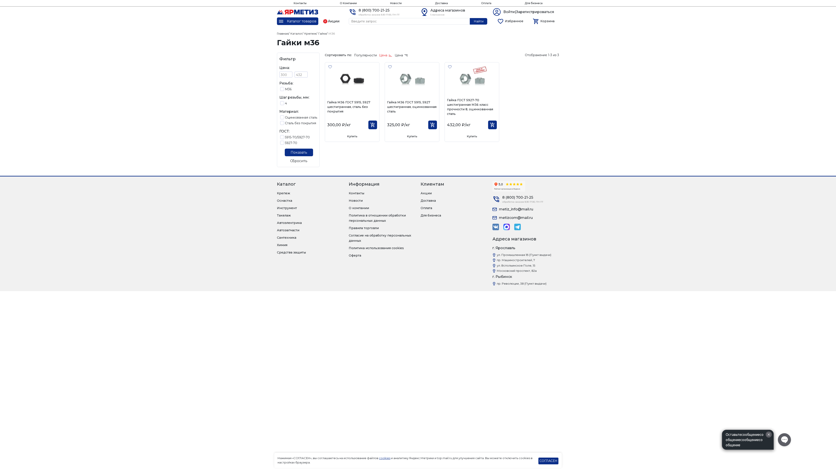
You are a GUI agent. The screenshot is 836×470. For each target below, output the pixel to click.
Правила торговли (364, 228)
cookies (384, 458)
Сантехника (286, 238)
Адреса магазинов (447, 10)
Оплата (486, 3)
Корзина (547, 21)
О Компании (348, 3)
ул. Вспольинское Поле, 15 (516, 265)
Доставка (441, 3)
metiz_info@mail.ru (516, 209)
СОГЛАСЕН (548, 461)
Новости (396, 3)
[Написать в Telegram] (517, 227)
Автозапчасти (288, 230)
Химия (282, 245)
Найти (479, 21)
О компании (359, 208)
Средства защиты (291, 252)
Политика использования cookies (376, 248)
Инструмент (287, 208)
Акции (426, 193)
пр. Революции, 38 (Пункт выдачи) (521, 283)
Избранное (514, 21)
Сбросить (298, 161)
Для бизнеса (534, 3)
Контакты (300, 3)
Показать (299, 152)
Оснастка (284, 201)
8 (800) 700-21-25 (374, 10)
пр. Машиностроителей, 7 (516, 260)
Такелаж (284, 215)
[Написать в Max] (506, 227)
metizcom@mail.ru (516, 218)
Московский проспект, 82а (517, 270)
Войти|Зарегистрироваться (528, 12)
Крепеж (283, 193)
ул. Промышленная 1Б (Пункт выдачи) (524, 255)
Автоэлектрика (289, 223)
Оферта (355, 255)
